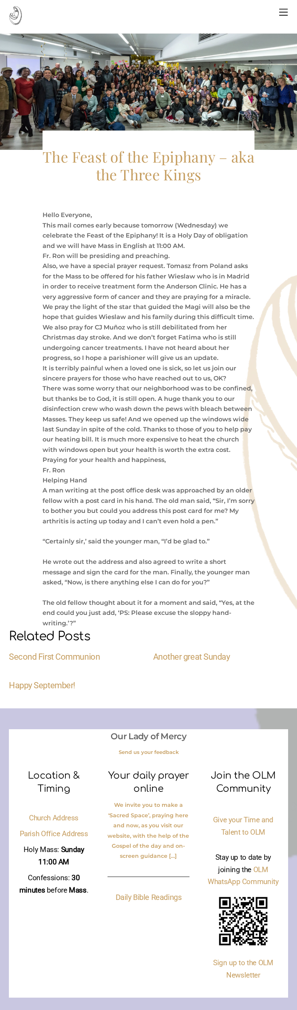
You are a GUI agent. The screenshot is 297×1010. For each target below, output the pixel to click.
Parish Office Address (54, 834)
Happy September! (42, 685)
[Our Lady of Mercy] (15, 21)
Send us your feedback (149, 752)
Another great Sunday (191, 657)
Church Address (54, 818)
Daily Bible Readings (149, 897)
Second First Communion (54, 657)
